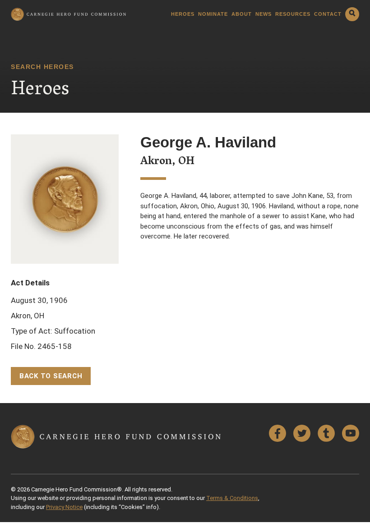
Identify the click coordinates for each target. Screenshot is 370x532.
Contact (328, 14)
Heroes (182, 14)
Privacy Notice (64, 507)
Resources (292, 14)
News (263, 14)
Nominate (213, 14)
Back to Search (51, 376)
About (241, 14)
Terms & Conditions (232, 498)
